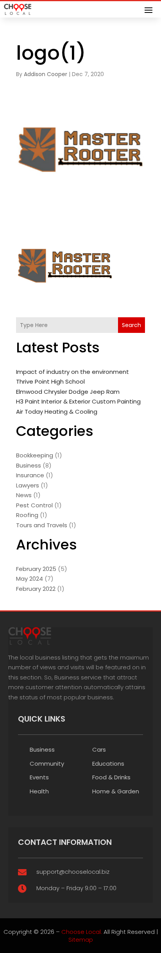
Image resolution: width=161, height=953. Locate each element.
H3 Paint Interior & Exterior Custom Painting (78, 401)
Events (39, 777)
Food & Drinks (111, 777)
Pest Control (34, 505)
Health (39, 791)
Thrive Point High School (50, 381)
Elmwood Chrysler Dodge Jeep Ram (68, 392)
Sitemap (80, 939)
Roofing (27, 515)
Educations (108, 763)
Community (47, 763)
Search (131, 325)
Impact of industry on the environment (72, 372)
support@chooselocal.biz (72, 872)
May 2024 (29, 578)
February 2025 (36, 569)
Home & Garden (115, 791)
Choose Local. (81, 932)
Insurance (30, 475)
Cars (99, 749)
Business (28, 465)
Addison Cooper (45, 74)
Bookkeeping (34, 455)
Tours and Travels (41, 525)
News (24, 495)
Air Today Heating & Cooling (56, 411)
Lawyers (27, 485)
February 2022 (35, 589)
